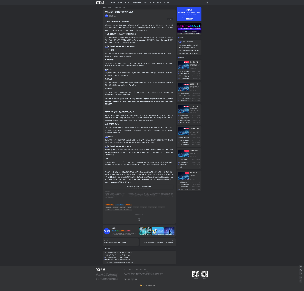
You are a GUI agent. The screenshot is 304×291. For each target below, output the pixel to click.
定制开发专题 (194, 84)
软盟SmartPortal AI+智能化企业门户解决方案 (190, 167)
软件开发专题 (110, 204)
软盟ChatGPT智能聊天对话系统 (187, 48)
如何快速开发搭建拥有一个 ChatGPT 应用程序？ (117, 257)
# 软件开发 (122, 207)
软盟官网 (111, 15)
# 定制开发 (136, 207)
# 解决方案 (108, 207)
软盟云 (129, 274)
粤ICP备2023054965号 (146, 274)
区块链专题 (193, 173)
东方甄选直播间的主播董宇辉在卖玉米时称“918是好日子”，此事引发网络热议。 (199, 45)
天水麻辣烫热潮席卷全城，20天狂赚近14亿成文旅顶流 (118, 252)
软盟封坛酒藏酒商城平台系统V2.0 (187, 73)
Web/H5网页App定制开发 (185, 76)
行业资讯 (110, 8)
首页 (105, 8)
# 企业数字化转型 (152, 207)
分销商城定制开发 (183, 187)
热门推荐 (180, 41)
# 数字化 (129, 207)
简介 (141, 269)
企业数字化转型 (117, 8)
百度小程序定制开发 (184, 142)
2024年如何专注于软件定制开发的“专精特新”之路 (117, 259)
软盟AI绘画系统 (183, 164)
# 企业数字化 (109, 209)
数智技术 (129, 204)
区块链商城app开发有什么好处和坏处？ (189, 50)
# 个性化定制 (161, 207)
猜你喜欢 (190, 41)
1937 (114, 230)
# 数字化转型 (143, 207)
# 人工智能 (115, 207)
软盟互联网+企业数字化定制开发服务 (119, 12)
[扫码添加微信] (300, 270)
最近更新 (185, 41)
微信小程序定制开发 (184, 140)
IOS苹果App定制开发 (184, 120)
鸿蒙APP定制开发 (183, 115)
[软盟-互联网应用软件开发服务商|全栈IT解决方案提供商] (100, 269)
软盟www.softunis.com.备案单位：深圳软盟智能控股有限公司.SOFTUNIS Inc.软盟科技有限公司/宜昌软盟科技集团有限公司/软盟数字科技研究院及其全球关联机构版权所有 (143, 272)
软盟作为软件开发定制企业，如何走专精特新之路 (117, 255)
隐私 (134, 269)
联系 (145, 269)
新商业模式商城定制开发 (185, 100)
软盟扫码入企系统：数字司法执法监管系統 (190, 189)
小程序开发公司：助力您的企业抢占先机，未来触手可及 (119, 262)
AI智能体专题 (194, 150)
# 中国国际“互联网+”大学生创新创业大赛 (122, 209)
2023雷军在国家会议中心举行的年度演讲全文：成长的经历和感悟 (195, 53)
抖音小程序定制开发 (184, 145)
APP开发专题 (194, 106)
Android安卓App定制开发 (185, 122)
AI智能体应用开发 (183, 160)
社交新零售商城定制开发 (185, 78)
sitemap (125, 269)
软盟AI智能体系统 (183, 162)
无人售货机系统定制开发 (185, 71)
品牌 (137, 269)
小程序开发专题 (194, 128)
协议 (130, 269)
